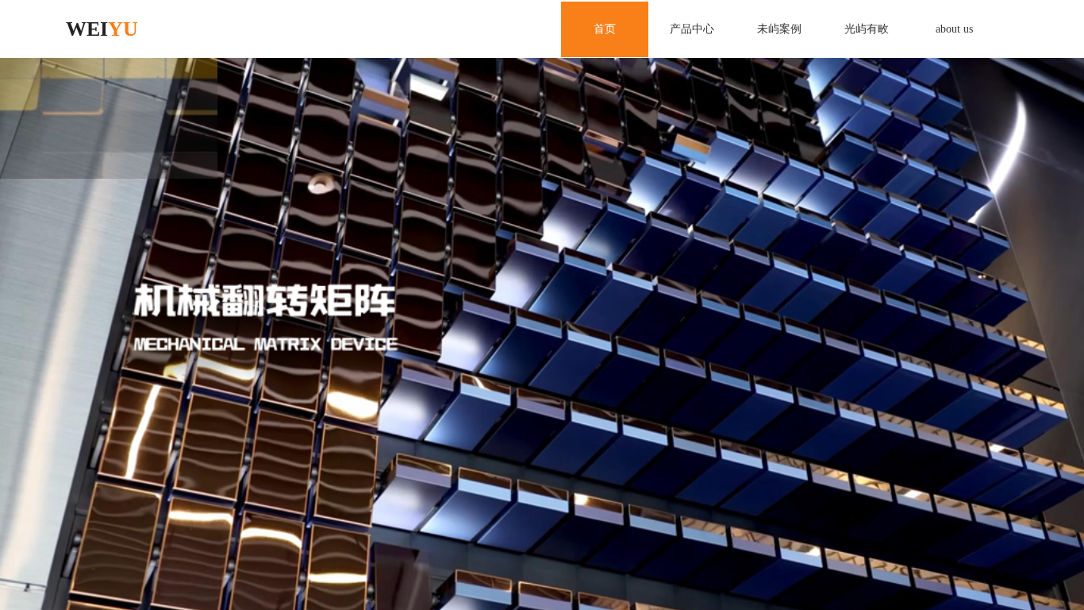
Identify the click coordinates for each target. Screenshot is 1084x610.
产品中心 (692, 29)
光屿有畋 (866, 29)
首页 (605, 29)
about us (954, 29)
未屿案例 (779, 29)
